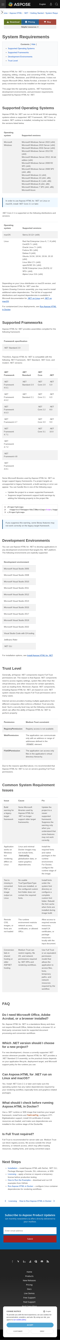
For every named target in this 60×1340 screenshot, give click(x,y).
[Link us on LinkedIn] (24, 1261)
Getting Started (37, 13)
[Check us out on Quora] (36, 1261)
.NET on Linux (33, 298)
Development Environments (20, 56)
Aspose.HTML (15, 13)
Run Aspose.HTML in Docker (20, 1186)
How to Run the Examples (19, 1180)
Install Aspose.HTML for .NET (40, 655)
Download (14, 22)
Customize (17, 1331)
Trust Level (13, 61)
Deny (42, 1331)
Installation (12, 1168)
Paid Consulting (29, 1306)
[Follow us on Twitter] (18, 1261)
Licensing (12, 1174)
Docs (29, 1289)
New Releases (29, 1280)
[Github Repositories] (42, 1261)
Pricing (31, 22)
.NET (26, 13)
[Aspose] (19, 4)
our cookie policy (19, 1320)
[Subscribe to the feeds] (48, 1261)
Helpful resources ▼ (30, 27)
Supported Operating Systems (21, 48)
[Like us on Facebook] (13, 1261)
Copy (51, 507)
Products (29, 1276)
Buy (49, 22)
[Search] (56, 4)
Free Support (29, 1297)
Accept (30, 1325)
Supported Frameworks (18, 52)
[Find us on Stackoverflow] (30, 1261)
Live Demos (29, 1293)
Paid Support (29, 1302)
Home (5, 13)
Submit (30, 1239)
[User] (51, 4)
